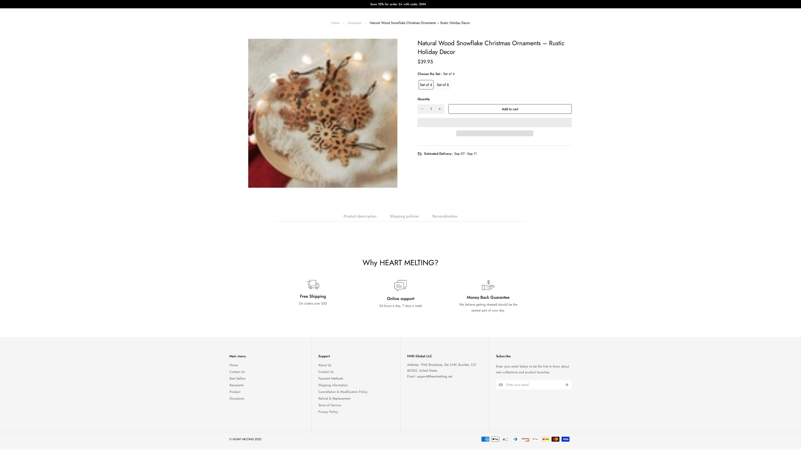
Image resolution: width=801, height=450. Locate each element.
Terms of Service (329, 405)
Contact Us (237, 371)
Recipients (236, 385)
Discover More (436, 12)
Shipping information (333, 385)
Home (335, 23)
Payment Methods (330, 378)
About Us (324, 365)
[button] (495, 122)
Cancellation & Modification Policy (343, 391)
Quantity (424, 99)
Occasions (236, 398)
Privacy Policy (328, 411)
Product (234, 391)
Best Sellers (237, 378)
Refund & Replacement (334, 398)
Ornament (354, 23)
